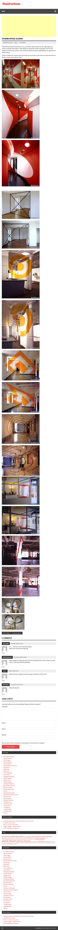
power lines (13, 842)
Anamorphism (7, 763)
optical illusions (40, 839)
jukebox (17, 838)
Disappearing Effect (8, 776)
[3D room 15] (21, 564)
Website (4, 735)
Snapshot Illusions (8, 800)
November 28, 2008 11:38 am (20, 657)
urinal (37, 842)
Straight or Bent (7, 804)
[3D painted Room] (21, 88)
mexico (38, 838)
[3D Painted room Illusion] (13, 629)
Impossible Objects (8, 784)
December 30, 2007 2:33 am (17, 643)
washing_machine (48, 842)
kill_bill (22, 838)
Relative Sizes (7, 796)
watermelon (4, 844)
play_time (49, 841)
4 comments (22, 42)
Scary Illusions (7, 798)
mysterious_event (23, 839)
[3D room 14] (21, 596)
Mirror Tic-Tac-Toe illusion (10, 824)
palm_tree (45, 841)
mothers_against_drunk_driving (8, 839)
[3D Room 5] (21, 218)
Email (4, 729)
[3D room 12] (21, 533)
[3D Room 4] (21, 248)
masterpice (35, 838)
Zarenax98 (6, 643)
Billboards (6, 769)
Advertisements (7, 758)
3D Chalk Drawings (8, 756)
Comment (5, 706)
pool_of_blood (8, 842)
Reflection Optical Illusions (10, 794)
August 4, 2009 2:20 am (14, 671)
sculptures (33, 842)
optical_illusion (9, 841)
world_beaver (14, 844)
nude (34, 839)
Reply (3, 653)
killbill (20, 838)
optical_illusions (24, 841)
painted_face (35, 841)
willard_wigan (9, 844)
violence (43, 842)
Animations (6, 767)
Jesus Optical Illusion (9, 785)
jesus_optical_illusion (11, 838)
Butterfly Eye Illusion (9, 823)
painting (40, 841)
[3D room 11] (21, 443)
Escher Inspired (7, 778)
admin (15, 42)
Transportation (7, 809)
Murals (5, 791)
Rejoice (29, 842)
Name (4, 723)
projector (18, 842)
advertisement (6, 836)
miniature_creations (44, 838)
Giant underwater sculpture (11, 828)
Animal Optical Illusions (10, 765)
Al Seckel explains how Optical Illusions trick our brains (18, 821)
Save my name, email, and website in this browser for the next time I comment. (23, 743)
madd (25, 838)
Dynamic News (52, 928)
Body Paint (6, 771)
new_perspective (30, 839)
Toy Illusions (6, 805)
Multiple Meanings (8, 789)
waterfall (53, 842)
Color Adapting (7, 773)
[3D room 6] (21, 298)
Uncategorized (7, 811)
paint (32, 841)
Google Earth (6, 780)
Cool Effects (6, 774)
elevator (43, 836)
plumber (52, 841)
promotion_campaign (24, 842)
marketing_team (29, 838)
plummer (3, 842)
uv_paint (40, 842)
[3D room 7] (21, 348)
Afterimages (6, 760)
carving (24, 836)
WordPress (43, 928)
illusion (49, 836)
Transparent (6, 807)
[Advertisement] (29, 26)
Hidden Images (7, 782)
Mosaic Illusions (7, 787)
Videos (5, 813)
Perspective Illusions (16, 633)
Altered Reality (6, 633)
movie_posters (16, 839)
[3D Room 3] (21, 186)
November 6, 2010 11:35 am (17, 684)
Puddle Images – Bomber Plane (11, 826)
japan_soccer (4, 838)
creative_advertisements (33, 836)
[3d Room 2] (21, 138)
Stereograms (6, 802)
